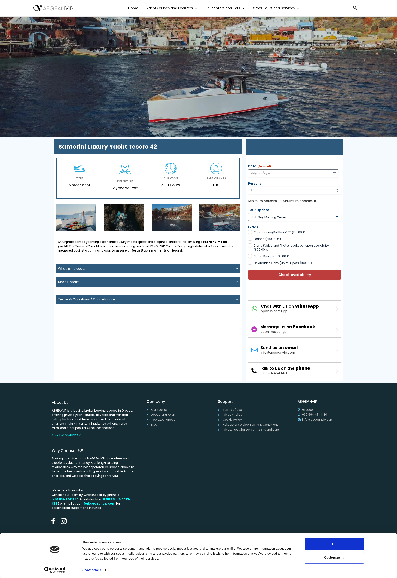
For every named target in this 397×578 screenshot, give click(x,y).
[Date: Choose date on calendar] (334, 173)
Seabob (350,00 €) (267, 239)
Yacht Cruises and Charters (169, 8)
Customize (332, 557)
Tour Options (259, 210)
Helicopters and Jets (222, 8)
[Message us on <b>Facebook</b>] (254, 329)
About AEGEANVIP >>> (67, 435)
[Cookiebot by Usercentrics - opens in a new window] (55, 570)
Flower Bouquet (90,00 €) (272, 256)
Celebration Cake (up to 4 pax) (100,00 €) (284, 263)
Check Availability (294, 274)
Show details (91, 570)
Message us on (287, 327)
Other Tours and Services (274, 8)
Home (133, 8)
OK (334, 544)
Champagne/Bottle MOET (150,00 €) (280, 232)
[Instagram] (63, 521)
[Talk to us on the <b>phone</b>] (254, 370)
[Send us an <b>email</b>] (254, 350)
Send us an (279, 347)
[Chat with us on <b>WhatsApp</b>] (254, 309)
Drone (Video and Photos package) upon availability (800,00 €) (291, 247)
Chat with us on (290, 306)
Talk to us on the (285, 368)
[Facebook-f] (53, 521)
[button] (355, 7)
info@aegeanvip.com (98, 503)
